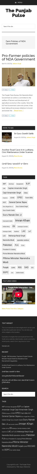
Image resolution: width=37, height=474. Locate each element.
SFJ (32, 268)
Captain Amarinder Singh (17, 188)
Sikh (12, 272)
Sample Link (5, 346)
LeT (29, 231)
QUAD (13, 268)
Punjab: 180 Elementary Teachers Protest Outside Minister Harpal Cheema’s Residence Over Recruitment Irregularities (17, 359)
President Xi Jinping (9, 249)
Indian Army (6, 226)
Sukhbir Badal (20, 272)
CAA (4, 188)
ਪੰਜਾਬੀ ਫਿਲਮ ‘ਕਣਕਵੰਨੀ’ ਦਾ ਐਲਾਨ (15, 164)
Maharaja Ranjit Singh (17, 236)
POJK (22, 245)
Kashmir (16, 231)
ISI (13, 226)
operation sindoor (23, 240)
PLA (16, 245)
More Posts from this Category (12, 309)
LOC (4, 236)
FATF (4, 202)
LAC (23, 231)
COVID (12, 198)
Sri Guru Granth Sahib (24, 133)
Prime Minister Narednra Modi (14, 254)
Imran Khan (22, 220)
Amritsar (11, 184)
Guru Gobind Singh (22, 206)
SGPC (5, 272)
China (26, 193)
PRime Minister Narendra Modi (16, 260)
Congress (5, 198)
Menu (20, 2)
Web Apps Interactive (23, 467)
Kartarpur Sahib (7, 231)
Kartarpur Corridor (23, 226)
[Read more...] (18, 111)
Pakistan (7, 245)
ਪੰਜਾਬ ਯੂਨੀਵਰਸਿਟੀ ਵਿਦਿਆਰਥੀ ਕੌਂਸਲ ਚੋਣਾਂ (13, 376)
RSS (20, 267)
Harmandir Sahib (7, 221)
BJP (28, 183)
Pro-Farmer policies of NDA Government (18, 57)
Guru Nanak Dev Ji (12, 215)
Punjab (5, 267)
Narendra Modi (8, 240)
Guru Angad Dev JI (8, 206)
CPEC (20, 197)
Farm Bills (29, 198)
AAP (4, 184)
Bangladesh (20, 184)
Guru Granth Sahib (9, 210)
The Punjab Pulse (19, 13)
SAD (26, 267)
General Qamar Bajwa (18, 202)
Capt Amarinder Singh (12, 193)
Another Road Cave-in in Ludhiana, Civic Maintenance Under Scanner (18, 151)
